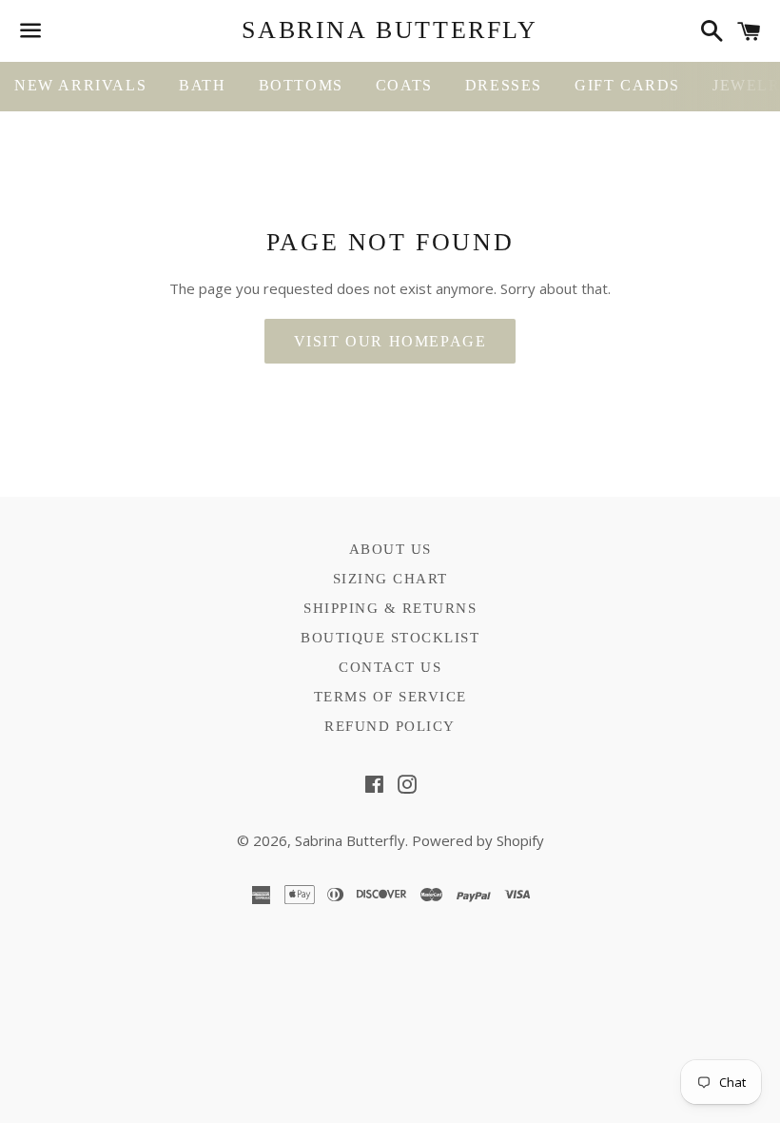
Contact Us (390, 667)
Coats (404, 85)
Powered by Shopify (478, 840)
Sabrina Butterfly (389, 30)
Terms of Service (390, 696)
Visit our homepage (390, 341)
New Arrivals (80, 85)
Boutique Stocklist (390, 637)
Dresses (503, 85)
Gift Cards (627, 85)
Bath (202, 85)
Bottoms (301, 85)
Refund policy (390, 726)
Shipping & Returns (390, 608)
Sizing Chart (390, 578)
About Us (390, 549)
